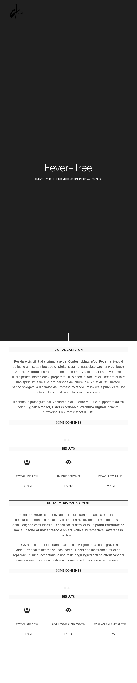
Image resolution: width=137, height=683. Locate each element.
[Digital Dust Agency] (16, 11)
